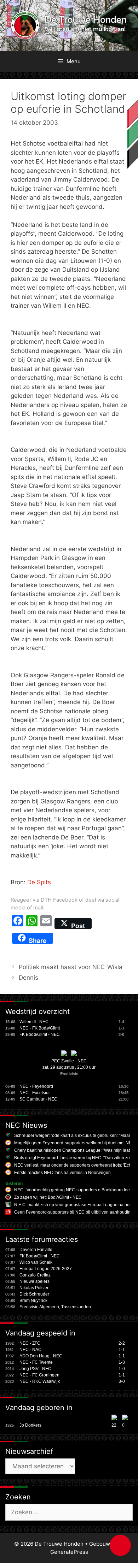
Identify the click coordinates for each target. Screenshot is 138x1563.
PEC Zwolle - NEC (69, 1060)
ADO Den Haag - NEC (40, 1355)
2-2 (122, 1343)
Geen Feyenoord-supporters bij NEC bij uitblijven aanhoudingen (76, 1212)
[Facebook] (18, 923)
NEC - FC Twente (36, 1362)
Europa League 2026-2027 (45, 1268)
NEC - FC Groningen (39, 1375)
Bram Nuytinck (33, 1300)
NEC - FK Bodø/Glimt (39, 1028)
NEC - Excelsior (34, 1092)
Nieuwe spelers (34, 1281)
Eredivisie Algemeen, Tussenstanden (55, 1306)
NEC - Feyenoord (36, 1086)
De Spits (39, 882)
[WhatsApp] (32, 923)
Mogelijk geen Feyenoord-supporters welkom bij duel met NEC (74, 1142)
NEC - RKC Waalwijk (39, 1381)
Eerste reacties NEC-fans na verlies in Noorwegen (62, 1172)
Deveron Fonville (35, 1249)
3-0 (122, 1381)
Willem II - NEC (33, 1021)
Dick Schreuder (34, 1294)
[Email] (46, 923)
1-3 (122, 1362)
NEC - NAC (30, 1349)
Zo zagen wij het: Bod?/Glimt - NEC (48, 1197)
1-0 (122, 1368)
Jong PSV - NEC (35, 1368)
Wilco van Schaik (35, 1262)
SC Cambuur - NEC (38, 1099)
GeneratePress (69, 1552)
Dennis (28, 977)
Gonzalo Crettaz (35, 1275)
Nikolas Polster (33, 1287)
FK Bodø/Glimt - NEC (39, 1034)
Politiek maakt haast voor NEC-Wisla (70, 967)
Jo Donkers (30, 1425)
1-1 (122, 1349)
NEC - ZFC (29, 1343)
